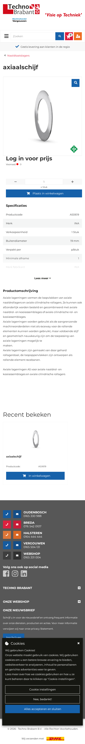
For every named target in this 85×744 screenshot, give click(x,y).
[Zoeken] (59, 36)
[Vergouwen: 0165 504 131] (8, 545)
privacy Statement (42, 628)
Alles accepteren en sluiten (42, 709)
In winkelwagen (39, 476)
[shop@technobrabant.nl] (18, 556)
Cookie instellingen (42, 689)
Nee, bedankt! (42, 699)
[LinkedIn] (25, 575)
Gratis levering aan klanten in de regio (45, 46)
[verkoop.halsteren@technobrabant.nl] (18, 535)
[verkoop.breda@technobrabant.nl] (18, 525)
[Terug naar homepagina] (21, 8)
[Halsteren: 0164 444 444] (8, 535)
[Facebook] (7, 575)
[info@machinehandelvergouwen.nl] (18, 545)
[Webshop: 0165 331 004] (8, 556)
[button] (17, 588)
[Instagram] (16, 575)
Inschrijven (13, 637)
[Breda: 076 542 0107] (8, 525)
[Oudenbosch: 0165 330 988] (8, 514)
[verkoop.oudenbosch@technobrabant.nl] (18, 514)
